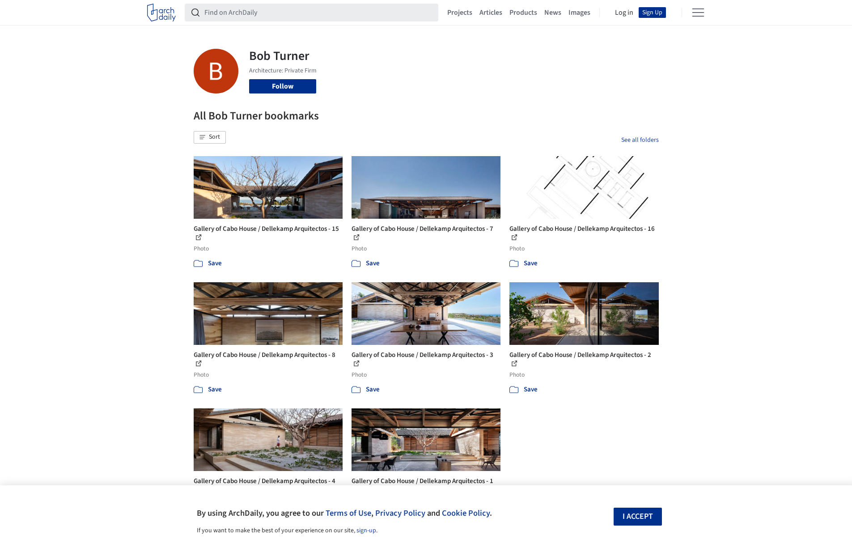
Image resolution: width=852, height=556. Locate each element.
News (552, 12)
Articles (490, 12)
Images (579, 12)
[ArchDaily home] (161, 12)
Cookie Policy (466, 513)
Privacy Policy (400, 513)
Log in (624, 12)
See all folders (640, 140)
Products (523, 12)
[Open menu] (698, 12)
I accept (638, 516)
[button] (210, 137)
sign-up (366, 530)
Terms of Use (348, 513)
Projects (459, 12)
